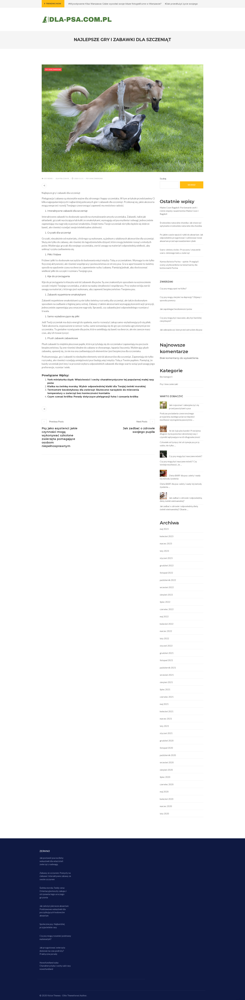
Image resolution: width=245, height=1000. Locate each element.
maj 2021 (164, 704)
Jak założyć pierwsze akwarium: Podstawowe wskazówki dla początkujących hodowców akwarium (54, 911)
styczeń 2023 (166, 558)
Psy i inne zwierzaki (53, 69)
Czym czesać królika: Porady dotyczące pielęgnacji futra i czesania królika (92, 396)
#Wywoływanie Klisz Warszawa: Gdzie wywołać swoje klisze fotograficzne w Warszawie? (114, 3)
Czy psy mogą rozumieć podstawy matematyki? (55, 937)
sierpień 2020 (166, 769)
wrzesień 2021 (167, 675)
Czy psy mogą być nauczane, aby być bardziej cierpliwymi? (180, 319)
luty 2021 (164, 726)
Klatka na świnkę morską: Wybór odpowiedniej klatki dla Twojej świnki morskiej (96, 386)
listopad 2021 (166, 660)
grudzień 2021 (167, 653)
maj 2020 (164, 791)
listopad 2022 (166, 572)
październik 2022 (168, 580)
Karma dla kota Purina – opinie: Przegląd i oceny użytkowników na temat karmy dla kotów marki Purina (179, 264)
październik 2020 (168, 755)
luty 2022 (164, 638)
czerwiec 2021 (167, 697)
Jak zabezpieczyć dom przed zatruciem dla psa (181, 329)
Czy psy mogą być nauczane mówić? (185, 456)
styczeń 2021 (166, 733)
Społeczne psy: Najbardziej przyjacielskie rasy (52, 926)
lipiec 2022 (165, 602)
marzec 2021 (166, 718)
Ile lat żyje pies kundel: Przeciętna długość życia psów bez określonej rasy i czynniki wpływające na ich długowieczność (180, 433)
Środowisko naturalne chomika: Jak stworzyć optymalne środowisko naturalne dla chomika (181, 224)
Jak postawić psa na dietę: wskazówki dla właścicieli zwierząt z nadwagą (52, 861)
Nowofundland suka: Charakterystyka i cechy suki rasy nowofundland (55, 965)
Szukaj (163, 178)
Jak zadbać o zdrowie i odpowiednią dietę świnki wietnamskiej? (181, 499)
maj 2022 (164, 616)
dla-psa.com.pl (62, 178)
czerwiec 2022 (167, 609)
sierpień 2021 (166, 682)
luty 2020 (164, 813)
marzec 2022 (166, 631)
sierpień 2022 (166, 594)
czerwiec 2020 (167, 784)
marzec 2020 (166, 806)
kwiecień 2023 (166, 536)
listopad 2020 (166, 748)
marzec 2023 (166, 543)
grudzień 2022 (167, 565)
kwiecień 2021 (166, 711)
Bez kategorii (166, 376)
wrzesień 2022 (167, 587)
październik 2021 (168, 667)
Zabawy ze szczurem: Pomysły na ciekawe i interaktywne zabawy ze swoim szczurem (55, 876)
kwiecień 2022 (166, 624)
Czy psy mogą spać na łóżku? (173, 288)
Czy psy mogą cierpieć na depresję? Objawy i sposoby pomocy (180, 299)
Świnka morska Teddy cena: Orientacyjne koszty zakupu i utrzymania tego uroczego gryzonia (53, 893)
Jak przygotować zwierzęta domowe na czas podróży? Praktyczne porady (52, 950)
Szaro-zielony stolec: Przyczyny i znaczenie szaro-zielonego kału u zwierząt (180, 251)
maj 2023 (164, 529)
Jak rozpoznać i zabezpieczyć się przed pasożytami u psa (184, 407)
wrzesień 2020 (167, 762)
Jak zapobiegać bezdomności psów (176, 309)
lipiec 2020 (165, 777)
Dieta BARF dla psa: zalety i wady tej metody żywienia (180, 477)
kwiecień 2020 (166, 799)
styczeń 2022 (166, 645)
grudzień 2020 (167, 740)
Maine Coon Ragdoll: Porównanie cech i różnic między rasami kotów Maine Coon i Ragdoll (179, 210)
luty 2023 (164, 551)
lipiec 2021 (165, 689)
